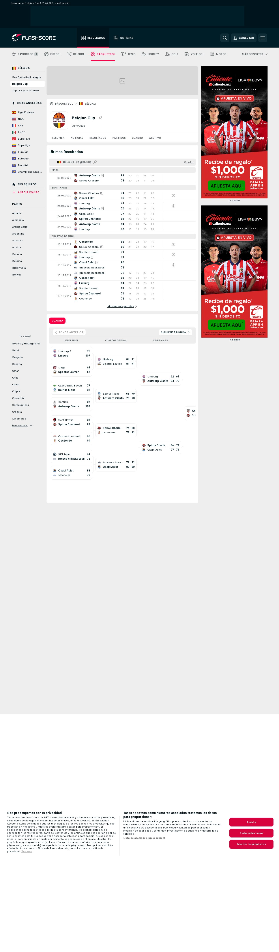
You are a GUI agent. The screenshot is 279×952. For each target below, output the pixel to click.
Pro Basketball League (26, 77)
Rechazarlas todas (251, 833)
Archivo (155, 137)
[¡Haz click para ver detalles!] (122, 178)
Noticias (77, 137)
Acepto (251, 822)
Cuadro (137, 137)
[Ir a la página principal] (37, 37)
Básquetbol (64, 103)
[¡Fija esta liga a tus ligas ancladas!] (100, 117)
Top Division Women (25, 90)
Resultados (97, 137)
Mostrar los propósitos (251, 844)
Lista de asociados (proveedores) (144, 837)
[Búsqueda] (224, 37)
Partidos (119, 137)
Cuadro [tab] (57, 320)
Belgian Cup (20, 84)
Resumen (58, 137)
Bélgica (90, 103)
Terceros (26, 851)
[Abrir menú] (262, 37)
